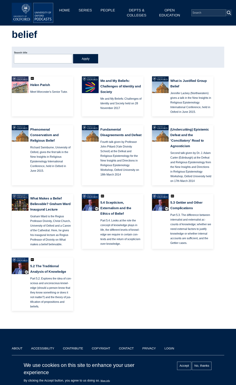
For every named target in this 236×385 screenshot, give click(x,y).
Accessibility (42, 348)
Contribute (73, 348)
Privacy (149, 348)
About (17, 348)
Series (85, 10)
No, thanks (201, 366)
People (108, 10)
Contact (126, 348)
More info (105, 380)
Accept (184, 366)
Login (169, 348)
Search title (20, 52)
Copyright (101, 348)
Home (64, 10)
